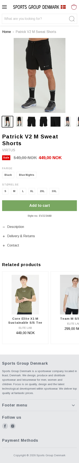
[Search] (71, 19)
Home (6, 32)
